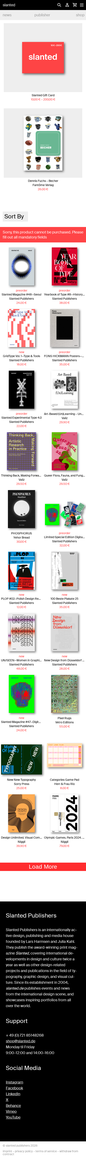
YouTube (13, 1117)
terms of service (46, 1151)
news (7, 15)
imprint (7, 1151)
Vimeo (11, 1111)
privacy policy (24, 1151)
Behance (13, 1105)
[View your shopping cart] (74, 5)
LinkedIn (13, 1093)
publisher (42, 15)
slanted (9, 5)
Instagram (14, 1082)
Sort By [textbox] (14, 216)
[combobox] (15, 217)
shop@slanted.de (20, 1041)
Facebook (14, 1088)
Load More (43, 866)
